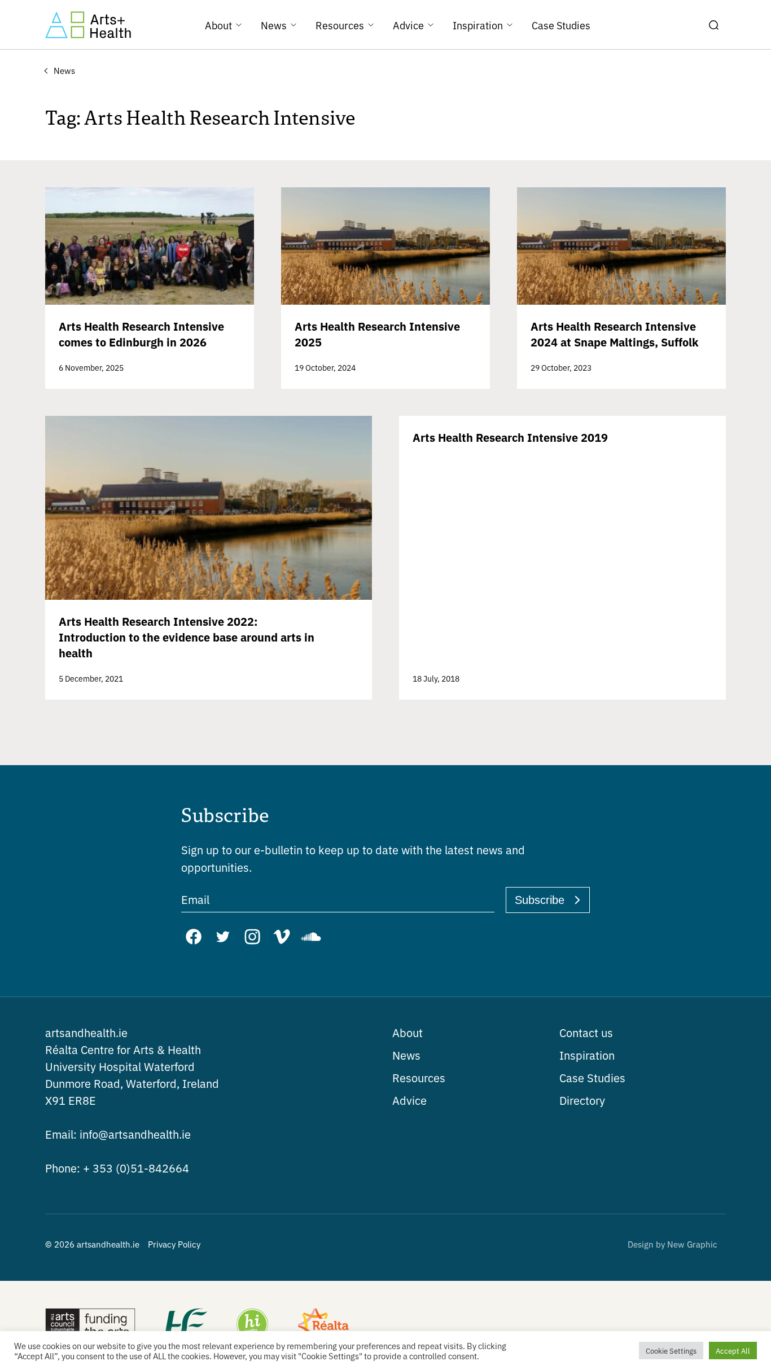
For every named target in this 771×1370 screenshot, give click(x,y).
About (407, 1032)
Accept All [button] (733, 1350)
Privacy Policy (174, 1244)
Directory (582, 1100)
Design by (672, 1244)
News (406, 1055)
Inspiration (587, 1055)
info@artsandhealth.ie (118, 1134)
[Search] (713, 24)
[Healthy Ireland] (252, 1325)
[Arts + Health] (88, 25)
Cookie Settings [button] (671, 1350)
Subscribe (539, 900)
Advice (409, 1100)
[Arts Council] (90, 1325)
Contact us (586, 1032)
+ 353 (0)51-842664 (117, 1168)
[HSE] (185, 1325)
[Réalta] (323, 1325)
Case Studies (592, 1077)
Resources (418, 1077)
